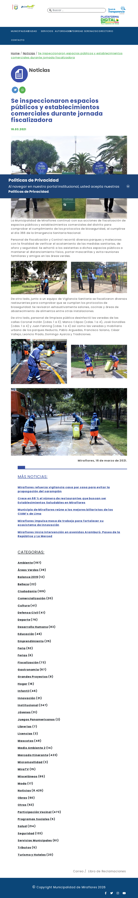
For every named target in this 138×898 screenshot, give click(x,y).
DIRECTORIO (106, 31)
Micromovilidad (30, 762)
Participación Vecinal (35, 812)
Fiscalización (28, 662)
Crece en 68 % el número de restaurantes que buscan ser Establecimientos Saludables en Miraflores (62, 500)
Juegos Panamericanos (36, 719)
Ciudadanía (27, 591)
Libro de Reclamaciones (107, 871)
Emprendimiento (31, 641)
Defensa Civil (28, 613)
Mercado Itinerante (33, 755)
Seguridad (26, 833)
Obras (22, 798)
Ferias (22, 655)
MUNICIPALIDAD (18, 31)
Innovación (26, 698)
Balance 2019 (28, 577)
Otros (22, 805)
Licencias (25, 734)
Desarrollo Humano (33, 627)
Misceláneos (28, 776)
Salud (22, 826)
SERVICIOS (47, 31)
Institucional (28, 705)
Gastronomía (28, 670)
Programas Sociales (33, 819)
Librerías (25, 726)
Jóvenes (24, 712)
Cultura (24, 606)
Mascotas (25, 741)
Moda (22, 783)
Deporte (24, 620)
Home (15, 53)
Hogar (22, 684)
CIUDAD (32, 31)
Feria (22, 648)
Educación (26, 634)
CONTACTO (18, 40)
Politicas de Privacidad (28, 191)
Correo (78, 871)
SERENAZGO (91, 31)
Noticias (29, 53)
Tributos (24, 847)
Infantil (23, 691)
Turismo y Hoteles (32, 855)
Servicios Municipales (35, 840)
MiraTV (23, 769)
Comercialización (32, 598)
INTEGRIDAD (76, 31)
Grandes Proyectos (33, 677)
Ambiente (25, 563)
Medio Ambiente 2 (32, 748)
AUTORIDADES (62, 31)
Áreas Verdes (28, 570)
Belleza (23, 584)
